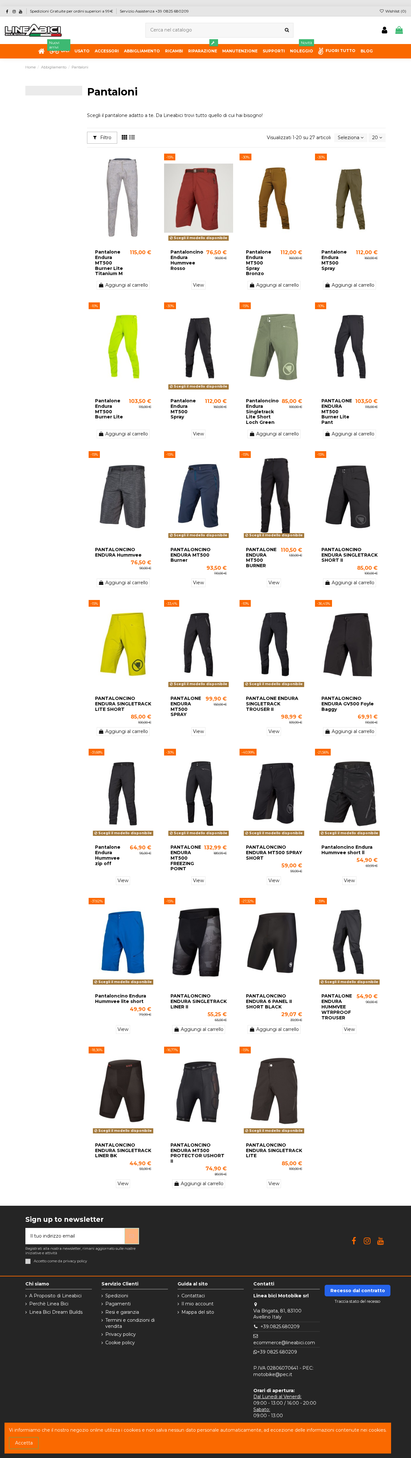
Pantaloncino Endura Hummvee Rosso (187, 260)
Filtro (105, 137)
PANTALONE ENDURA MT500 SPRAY (186, 706)
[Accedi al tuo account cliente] (384, 30)
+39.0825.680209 (280, 1326)
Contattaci (193, 1296)
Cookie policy (120, 1343)
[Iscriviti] (132, 1236)
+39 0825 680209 (277, 1352)
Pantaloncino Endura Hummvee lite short (120, 998)
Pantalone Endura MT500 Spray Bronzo (258, 262)
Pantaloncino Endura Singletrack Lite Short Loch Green (262, 411)
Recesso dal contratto (357, 1290)
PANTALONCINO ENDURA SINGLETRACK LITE (274, 1150)
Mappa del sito (197, 1312)
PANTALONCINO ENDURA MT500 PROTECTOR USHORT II (197, 1153)
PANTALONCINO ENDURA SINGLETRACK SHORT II (349, 555)
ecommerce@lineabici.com (284, 1343)
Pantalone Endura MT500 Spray (334, 260)
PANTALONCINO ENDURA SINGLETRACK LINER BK (123, 1150)
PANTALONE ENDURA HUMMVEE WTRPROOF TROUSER (336, 1006)
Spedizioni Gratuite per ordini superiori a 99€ (72, 11)
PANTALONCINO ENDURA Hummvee (118, 552)
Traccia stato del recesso (357, 1301)
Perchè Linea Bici (48, 1304)
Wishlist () (395, 11)
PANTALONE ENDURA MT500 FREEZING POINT (186, 858)
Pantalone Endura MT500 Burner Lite (109, 409)
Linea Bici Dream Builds (56, 1312)
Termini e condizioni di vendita (130, 1323)
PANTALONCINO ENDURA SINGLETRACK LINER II (199, 1001)
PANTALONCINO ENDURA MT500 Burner (191, 555)
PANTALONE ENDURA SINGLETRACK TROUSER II (272, 703)
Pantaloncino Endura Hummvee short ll (346, 849)
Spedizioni (116, 1296)
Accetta (24, 1443)
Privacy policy (120, 1334)
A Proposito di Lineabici (55, 1296)
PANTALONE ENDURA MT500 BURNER (261, 557)
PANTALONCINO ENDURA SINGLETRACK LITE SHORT (123, 703)
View (198, 285)
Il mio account (197, 1304)
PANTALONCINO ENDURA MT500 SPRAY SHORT (274, 852)
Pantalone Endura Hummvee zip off (107, 855)
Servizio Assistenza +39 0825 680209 (154, 11)
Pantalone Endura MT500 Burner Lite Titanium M (109, 262)
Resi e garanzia (122, 1312)
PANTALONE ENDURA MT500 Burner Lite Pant (336, 411)
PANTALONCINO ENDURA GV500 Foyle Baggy (347, 703)
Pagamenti (118, 1304)
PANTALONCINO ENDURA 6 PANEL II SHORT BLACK (269, 1001)
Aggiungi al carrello (126, 285)
